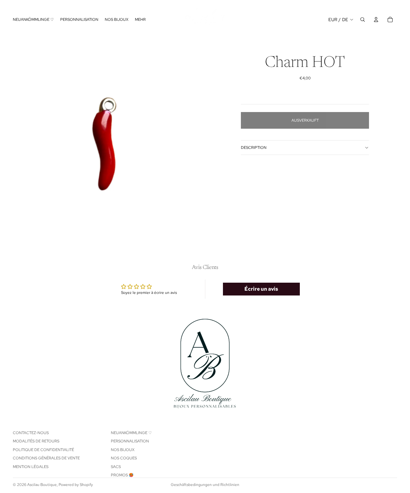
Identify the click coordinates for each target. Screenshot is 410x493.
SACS (116, 466)
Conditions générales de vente (46, 458)
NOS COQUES (124, 458)
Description (253, 147)
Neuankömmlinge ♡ (131, 432)
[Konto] (376, 19)
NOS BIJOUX (123, 449)
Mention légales (30, 466)
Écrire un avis (261, 289)
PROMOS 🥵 (122, 475)
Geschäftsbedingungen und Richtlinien (205, 484)
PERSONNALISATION (130, 441)
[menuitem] (140, 19)
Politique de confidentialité (43, 449)
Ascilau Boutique (42, 484)
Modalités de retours (36, 441)
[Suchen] (363, 19)
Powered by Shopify (76, 484)
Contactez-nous (31, 432)
